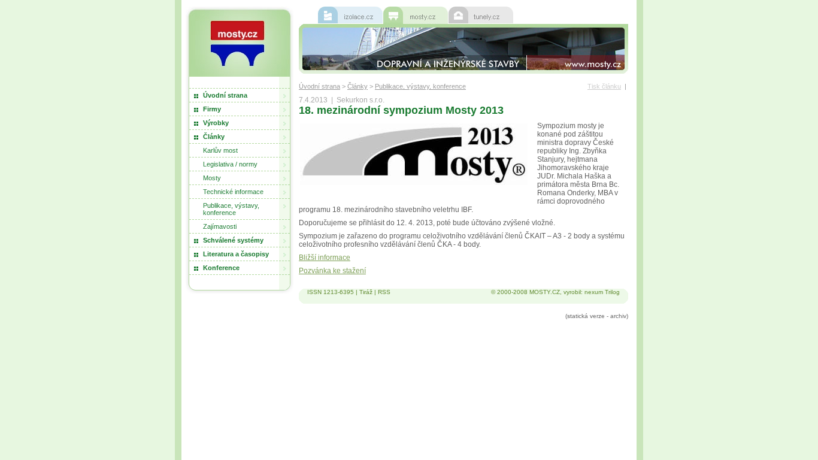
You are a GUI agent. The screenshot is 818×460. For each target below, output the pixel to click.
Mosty (212, 177)
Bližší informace (324, 257)
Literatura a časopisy (236, 254)
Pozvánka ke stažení (332, 271)
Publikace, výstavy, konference (231, 209)
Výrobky (216, 122)
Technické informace (233, 191)
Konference (221, 267)
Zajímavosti (220, 226)
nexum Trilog (602, 292)
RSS (384, 292)
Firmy (212, 109)
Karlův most (220, 150)
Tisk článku (604, 86)
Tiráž (365, 292)
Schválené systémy (233, 240)
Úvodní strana (225, 95)
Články (214, 136)
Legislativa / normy (230, 164)
